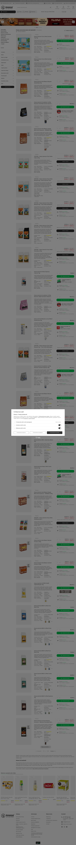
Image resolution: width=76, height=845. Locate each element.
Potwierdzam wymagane (38, 432)
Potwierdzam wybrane (21, 432)
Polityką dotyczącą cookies (44, 416)
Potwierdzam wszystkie (54, 432)
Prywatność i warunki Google (29, 418)
